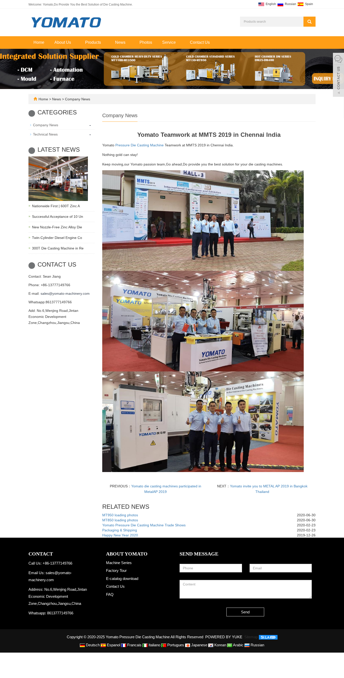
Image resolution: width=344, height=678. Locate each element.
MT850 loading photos (120, 520)
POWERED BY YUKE (224, 637)
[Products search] (309, 22)
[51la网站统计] (268, 637)
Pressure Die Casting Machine (139, 145)
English (270, 4)
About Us (63, 42)
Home (38, 42)
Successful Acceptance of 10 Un (57, 217)
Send (245, 612)
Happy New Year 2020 (120, 535)
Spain (308, 4)
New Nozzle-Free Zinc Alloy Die (57, 227)
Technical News (45, 134)
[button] (73, 42)
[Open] (338, 75)
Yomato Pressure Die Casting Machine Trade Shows (144, 525)
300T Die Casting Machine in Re (58, 248)
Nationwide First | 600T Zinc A (56, 206)
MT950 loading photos (120, 515)
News (120, 42)
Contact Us (200, 42)
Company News (77, 99)
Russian (290, 4)
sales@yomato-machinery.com (65, 293)
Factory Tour (116, 570)
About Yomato (127, 554)
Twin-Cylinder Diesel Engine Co (57, 238)
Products (93, 42)
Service (169, 42)
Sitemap (251, 637)
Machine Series (119, 563)
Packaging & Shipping (119, 530)
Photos (146, 42)
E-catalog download (122, 578)
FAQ (110, 594)
